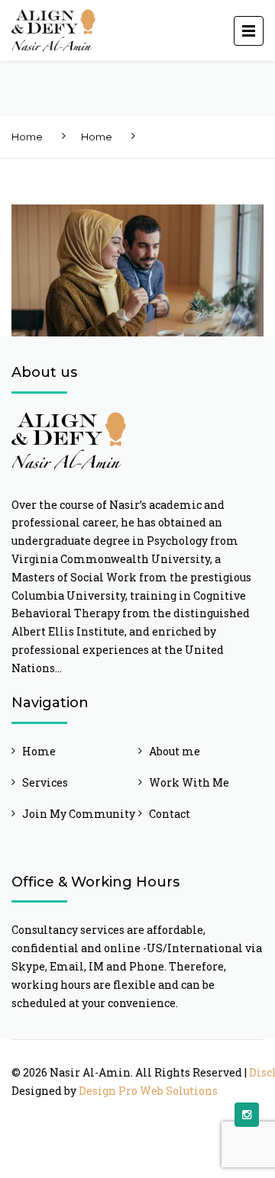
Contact (169, 813)
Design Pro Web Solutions (148, 1090)
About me (174, 751)
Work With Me (189, 782)
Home (27, 136)
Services (45, 782)
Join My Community (78, 813)
